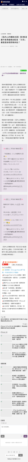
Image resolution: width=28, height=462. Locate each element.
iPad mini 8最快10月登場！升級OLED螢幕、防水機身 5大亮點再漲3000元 (19, 346)
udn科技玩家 (3, 33)
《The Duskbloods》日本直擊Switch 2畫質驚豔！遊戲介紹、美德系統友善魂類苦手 (19, 412)
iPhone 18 (4, 332)
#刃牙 (18, 204)
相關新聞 (3, 363)
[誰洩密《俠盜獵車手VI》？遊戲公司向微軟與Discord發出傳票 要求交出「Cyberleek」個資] (6, 378)
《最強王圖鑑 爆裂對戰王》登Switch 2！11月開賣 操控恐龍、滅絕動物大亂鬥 (19, 368)
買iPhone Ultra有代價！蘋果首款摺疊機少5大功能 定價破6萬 (19, 354)
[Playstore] (17, 452)
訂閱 (20, 455)
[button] (24, 2)
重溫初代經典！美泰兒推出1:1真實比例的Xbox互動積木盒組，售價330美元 (19, 403)
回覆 (25, 436)
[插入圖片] (21, 436)
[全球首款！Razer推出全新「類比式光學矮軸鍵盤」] (6, 387)
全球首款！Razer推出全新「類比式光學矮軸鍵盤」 (19, 386)
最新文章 (4, 4)
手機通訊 (11, 4)
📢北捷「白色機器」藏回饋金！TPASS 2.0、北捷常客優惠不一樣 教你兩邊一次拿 (13, 290)
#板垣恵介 (14, 212)
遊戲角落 (9, 33)
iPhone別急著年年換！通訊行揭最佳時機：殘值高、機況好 (19, 337)
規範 (3, 436)
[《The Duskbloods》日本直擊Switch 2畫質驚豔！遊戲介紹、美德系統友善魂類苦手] (6, 412)
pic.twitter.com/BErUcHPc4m (13, 174)
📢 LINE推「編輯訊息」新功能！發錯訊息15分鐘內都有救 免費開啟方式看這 (14, 308)
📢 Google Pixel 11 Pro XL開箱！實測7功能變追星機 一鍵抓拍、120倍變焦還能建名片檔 (14, 277)
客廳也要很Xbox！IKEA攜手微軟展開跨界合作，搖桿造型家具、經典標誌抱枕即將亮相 (19, 394)
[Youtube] (23, 2)
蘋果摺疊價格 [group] (15, 8)
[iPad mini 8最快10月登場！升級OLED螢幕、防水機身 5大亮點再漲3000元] (6, 347)
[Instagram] (11, 452)
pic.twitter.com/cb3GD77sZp (13, 225)
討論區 (3, 420)
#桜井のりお (15, 159)
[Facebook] (9, 452)
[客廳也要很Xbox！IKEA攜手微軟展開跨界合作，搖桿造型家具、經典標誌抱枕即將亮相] (6, 395)
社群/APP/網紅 (20, 4)
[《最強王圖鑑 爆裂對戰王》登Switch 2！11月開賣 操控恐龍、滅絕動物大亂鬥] (6, 369)
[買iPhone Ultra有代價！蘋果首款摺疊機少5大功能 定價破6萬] (6, 355)
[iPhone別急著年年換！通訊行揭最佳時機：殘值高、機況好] (6, 338)
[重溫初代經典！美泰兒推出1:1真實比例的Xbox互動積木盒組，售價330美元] (6, 404)
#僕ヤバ (8, 148)
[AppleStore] (19, 452)
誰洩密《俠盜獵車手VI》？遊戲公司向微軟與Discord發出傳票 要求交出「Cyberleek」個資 (19, 377)
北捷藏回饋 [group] (5, 8)
